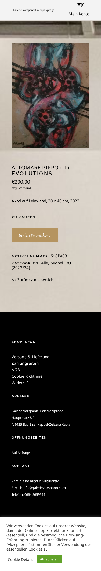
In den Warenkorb (35, 235)
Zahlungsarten (25, 363)
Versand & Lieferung (31, 356)
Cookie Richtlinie (27, 376)
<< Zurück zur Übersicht (33, 279)
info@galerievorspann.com (44, 487)
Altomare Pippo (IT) (40, 167)
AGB (16, 369)
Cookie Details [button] (20, 559)
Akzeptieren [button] (49, 559)
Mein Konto (79, 13)
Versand (25, 188)
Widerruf (20, 382)
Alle (44, 262)
